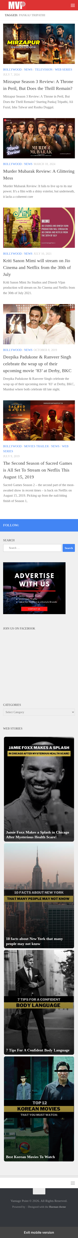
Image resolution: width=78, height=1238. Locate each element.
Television (43, 69)
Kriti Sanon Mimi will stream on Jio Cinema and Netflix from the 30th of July (37, 267)
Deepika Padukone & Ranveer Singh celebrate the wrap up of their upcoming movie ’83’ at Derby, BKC (37, 363)
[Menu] (73, 5)
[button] (39, 789)
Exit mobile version (39, 1232)
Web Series (63, 69)
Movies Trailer (36, 446)
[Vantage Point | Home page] (21, 5)
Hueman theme (57, 1206)
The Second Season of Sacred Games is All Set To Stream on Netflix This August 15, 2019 (37, 470)
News (28, 69)
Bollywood (12, 69)
